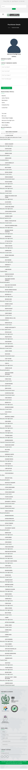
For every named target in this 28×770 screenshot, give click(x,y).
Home (9, 27)
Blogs (4, 731)
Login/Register (14, 1)
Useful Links (5, 738)
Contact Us (5, 744)
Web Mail (22, 1)
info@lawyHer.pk (5, 753)
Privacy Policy (6, 1)
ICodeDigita (19, 763)
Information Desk (6, 741)
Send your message (6, 87)
